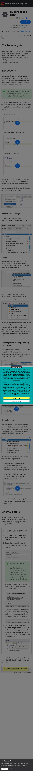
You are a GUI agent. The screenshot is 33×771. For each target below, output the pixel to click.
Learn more (16, 380)
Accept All (16, 398)
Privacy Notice (9, 389)
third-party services (21, 390)
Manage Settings (16, 401)
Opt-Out (16, 394)
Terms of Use (23, 389)
